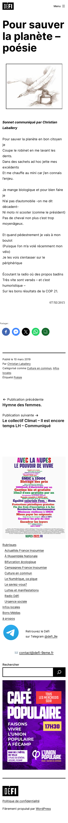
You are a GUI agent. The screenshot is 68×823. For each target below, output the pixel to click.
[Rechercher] (59, 672)
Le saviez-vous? (16, 584)
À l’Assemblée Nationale (21, 556)
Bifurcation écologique (20, 562)
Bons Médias (11, 612)
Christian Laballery (19, 363)
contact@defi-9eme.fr (36, 653)
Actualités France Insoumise (24, 550)
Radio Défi (12, 596)
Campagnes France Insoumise (26, 567)
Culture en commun (39, 368)
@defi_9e (51, 636)
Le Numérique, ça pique (21, 579)
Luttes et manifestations (22, 590)
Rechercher (10, 664)
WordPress (43, 808)
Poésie (18, 377)
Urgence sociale (16, 601)
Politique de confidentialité (20, 801)
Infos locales (11, 607)
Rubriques (9, 545)
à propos (8, 618)
